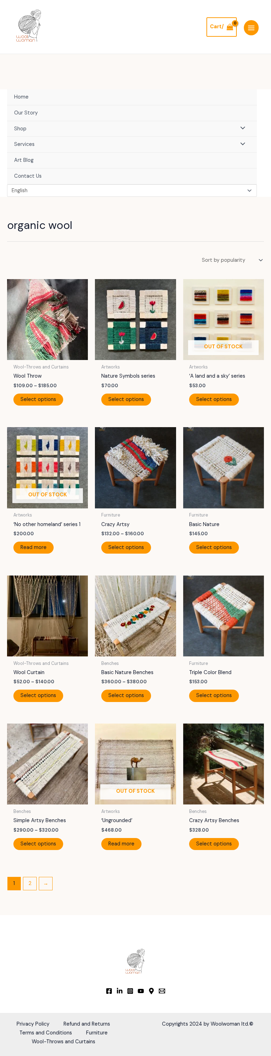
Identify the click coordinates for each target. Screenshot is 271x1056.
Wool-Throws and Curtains (63, 1041)
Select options (38, 399)
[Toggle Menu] (241, 129)
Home (21, 97)
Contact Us (28, 176)
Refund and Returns (87, 1024)
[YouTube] (141, 991)
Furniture (97, 1033)
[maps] (151, 991)
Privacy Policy (33, 1024)
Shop (20, 128)
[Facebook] (109, 991)
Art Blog (24, 160)
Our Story (26, 113)
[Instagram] (130, 991)
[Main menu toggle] (251, 27)
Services (24, 144)
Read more (33, 547)
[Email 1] (162, 991)
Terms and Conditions (45, 1033)
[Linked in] (119, 991)
